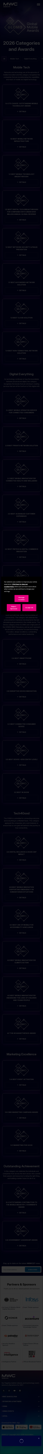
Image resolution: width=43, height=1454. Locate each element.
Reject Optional (13, 607)
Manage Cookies (21, 598)
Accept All (29, 608)
